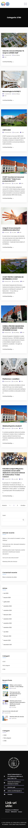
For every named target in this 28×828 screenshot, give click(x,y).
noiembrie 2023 (8, 619)
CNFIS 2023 (7, 130)
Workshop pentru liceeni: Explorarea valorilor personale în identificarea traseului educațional (14, 551)
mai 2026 (6, 593)
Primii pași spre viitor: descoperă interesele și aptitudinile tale (15, 693)
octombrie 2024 (8, 610)
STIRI (5, 57)
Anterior (4, 505)
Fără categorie (6, 665)
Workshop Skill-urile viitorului (10, 561)
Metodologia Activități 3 (12, 91)
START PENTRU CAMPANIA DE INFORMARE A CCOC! (13, 278)
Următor (23, 505)
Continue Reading (7, 61)
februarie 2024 (7, 614)
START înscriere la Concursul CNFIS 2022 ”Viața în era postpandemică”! (13, 179)
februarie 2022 (7, 636)
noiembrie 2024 (8, 606)
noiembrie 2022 (8, 627)
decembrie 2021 (8, 644)
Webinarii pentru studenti (12, 426)
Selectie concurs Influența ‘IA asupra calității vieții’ (13, 52)
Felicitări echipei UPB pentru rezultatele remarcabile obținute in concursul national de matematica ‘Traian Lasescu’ (14, 473)
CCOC (4, 661)
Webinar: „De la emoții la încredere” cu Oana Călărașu (16, 685)
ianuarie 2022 (7, 640)
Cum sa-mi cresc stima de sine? (11, 557)
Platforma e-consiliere (11, 379)
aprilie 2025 (7, 601)
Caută (4, 515)
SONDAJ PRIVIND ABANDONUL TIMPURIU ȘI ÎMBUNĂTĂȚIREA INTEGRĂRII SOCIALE (13, 328)
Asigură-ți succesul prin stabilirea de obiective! (11, 229)
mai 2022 (6, 631)
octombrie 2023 (8, 623)
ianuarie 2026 (7, 597)
